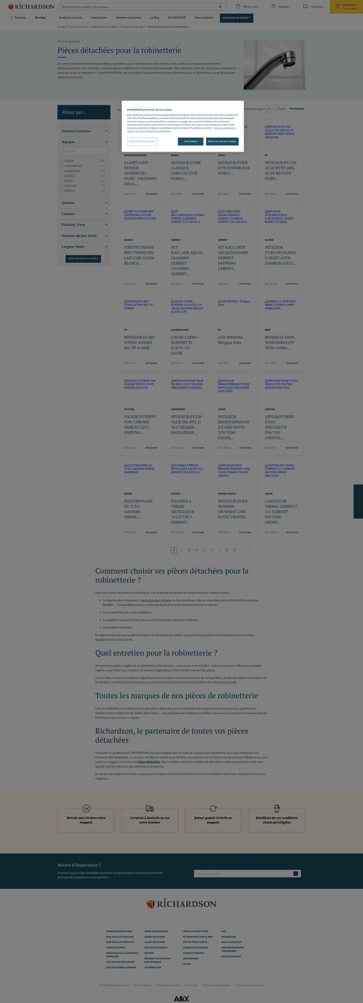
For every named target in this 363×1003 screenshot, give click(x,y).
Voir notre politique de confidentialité (153, 131)
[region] (182, 126)
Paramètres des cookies (142, 141)
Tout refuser (190, 141)
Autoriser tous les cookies (222, 141)
